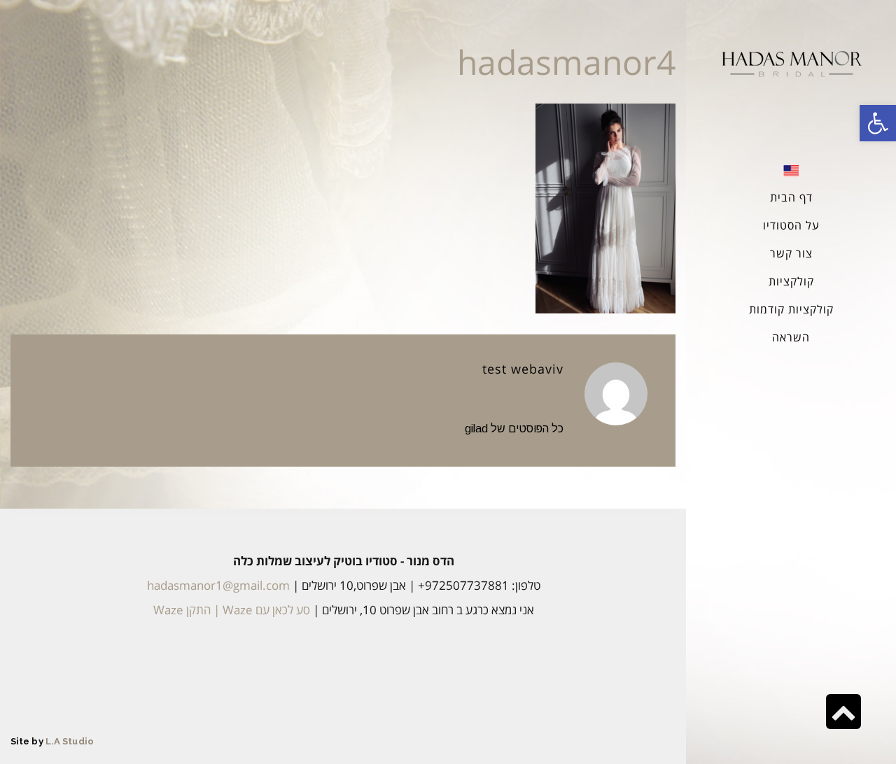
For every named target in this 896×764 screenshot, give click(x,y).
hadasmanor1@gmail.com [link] (218, 585)
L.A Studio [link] (70, 741)
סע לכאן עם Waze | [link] (260, 610)
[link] (878, 123)
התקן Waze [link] (182, 610)
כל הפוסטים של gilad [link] (514, 428)
